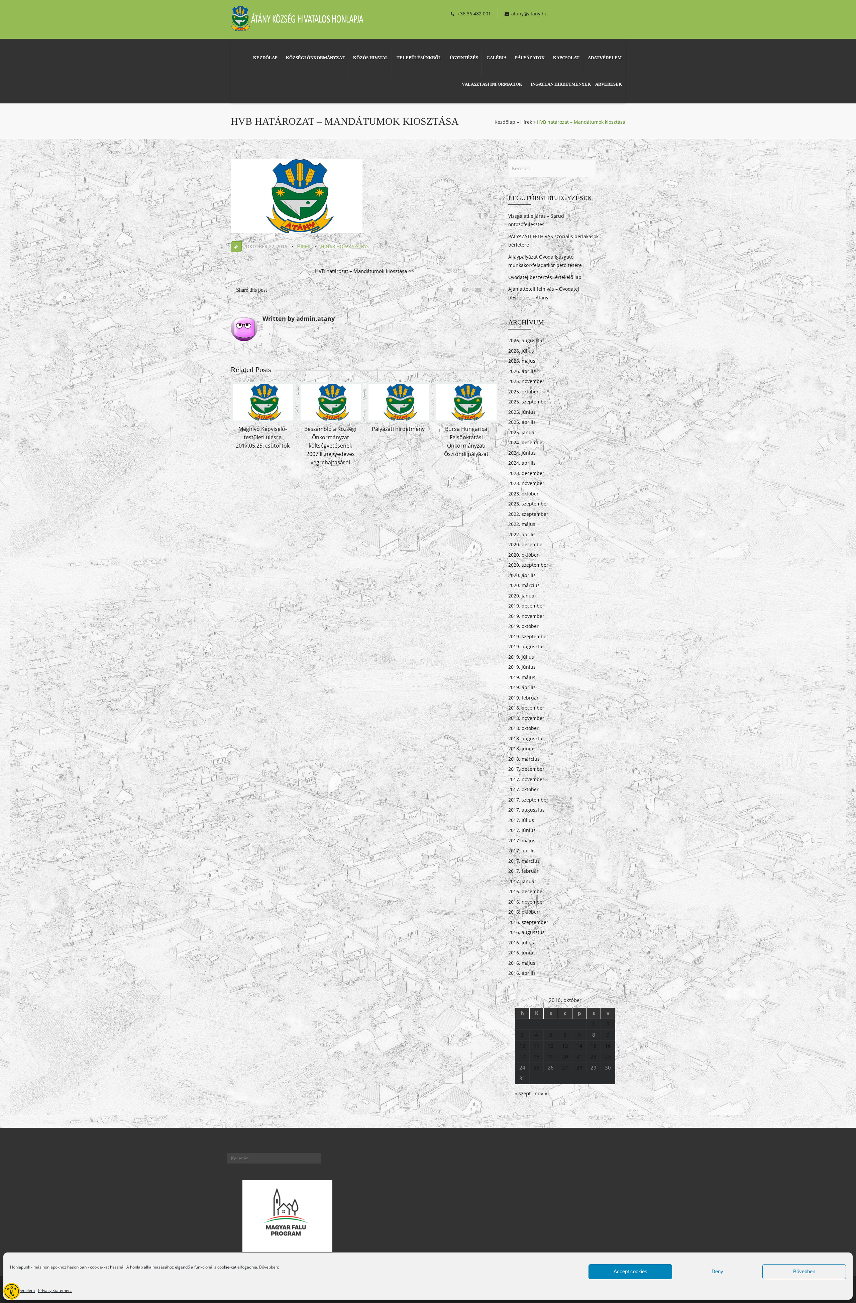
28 (579, 1067)
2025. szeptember (528, 401)
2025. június (522, 412)
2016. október (523, 912)
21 (579, 1056)
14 (579, 1045)
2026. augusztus (526, 340)
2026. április (522, 371)
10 (522, 1045)
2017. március (524, 861)
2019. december (526, 605)
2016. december (526, 891)
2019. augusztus (526, 646)
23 (608, 1056)
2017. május (521, 840)
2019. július (521, 657)
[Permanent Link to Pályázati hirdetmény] (398, 420)
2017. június (522, 830)
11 (537, 1045)
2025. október (523, 391)
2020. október (523, 555)
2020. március (524, 585)
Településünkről (419, 57)
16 (608, 1045)
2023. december (526, 473)
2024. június (522, 453)
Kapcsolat (566, 57)
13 (565, 1045)
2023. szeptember (528, 503)
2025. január (522, 432)
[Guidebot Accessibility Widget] (11, 1291)
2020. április (522, 575)
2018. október (523, 728)
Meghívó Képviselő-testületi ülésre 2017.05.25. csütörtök (263, 437)
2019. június (522, 667)
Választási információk (492, 84)
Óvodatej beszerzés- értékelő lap (544, 277)
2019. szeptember (528, 636)
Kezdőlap (265, 57)
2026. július (521, 351)
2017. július (521, 820)
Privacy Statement (55, 1290)
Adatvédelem (22, 1290)
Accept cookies (630, 1271)
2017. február (523, 871)
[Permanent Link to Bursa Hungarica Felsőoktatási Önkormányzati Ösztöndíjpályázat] (466, 420)
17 (522, 1056)
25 (537, 1067)
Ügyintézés (464, 57)
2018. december (526, 708)
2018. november (526, 718)
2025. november (526, 381)
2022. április (522, 534)
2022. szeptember (528, 514)
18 (537, 1056)
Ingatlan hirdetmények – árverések (576, 84)
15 (594, 1045)
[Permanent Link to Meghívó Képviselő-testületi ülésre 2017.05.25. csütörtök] (263, 420)
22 (594, 1056)
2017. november (526, 779)
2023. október (523, 493)
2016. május (521, 963)
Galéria (497, 57)
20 (565, 1056)
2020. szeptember (528, 565)
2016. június (522, 952)
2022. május (521, 524)
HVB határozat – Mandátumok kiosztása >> (364, 271)
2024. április (522, 463)
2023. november (526, 483)
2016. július (521, 942)
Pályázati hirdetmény (398, 429)
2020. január (522, 595)
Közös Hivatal (370, 57)
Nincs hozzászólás (345, 246)
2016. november (526, 902)
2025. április (522, 422)
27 (565, 1067)
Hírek (526, 122)
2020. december (526, 544)
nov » (541, 1093)
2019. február (523, 697)
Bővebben (804, 1271)
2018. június (522, 748)
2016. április (522, 973)
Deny (717, 1271)
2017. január (522, 881)
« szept (523, 1093)
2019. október (523, 626)
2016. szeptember (528, 922)
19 (551, 1056)
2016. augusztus (526, 932)
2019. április (522, 687)
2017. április (522, 850)
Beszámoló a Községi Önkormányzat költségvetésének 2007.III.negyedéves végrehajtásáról (330, 445)
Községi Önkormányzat (315, 57)
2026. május (521, 361)
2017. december (526, 769)
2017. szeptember (528, 800)
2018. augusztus (526, 738)
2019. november (526, 616)
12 (551, 1045)
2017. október (523, 789)
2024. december (526, 442)
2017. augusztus (526, 810)
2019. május (521, 677)
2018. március (524, 759)
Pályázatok (530, 57)
